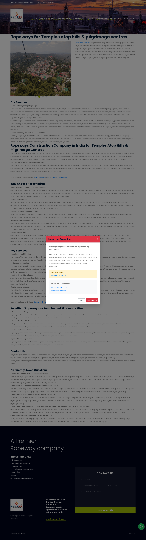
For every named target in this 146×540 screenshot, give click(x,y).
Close (81, 300)
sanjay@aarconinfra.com (59, 287)
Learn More (92, 300)
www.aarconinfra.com (58, 275)
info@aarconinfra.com (58, 291)
